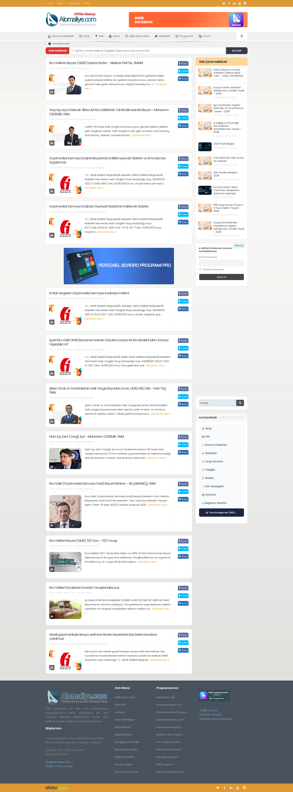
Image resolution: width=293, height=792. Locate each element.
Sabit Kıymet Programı (168, 727)
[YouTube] (239, 3)
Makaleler (164, 36)
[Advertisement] (221, 341)
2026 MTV (120, 704)
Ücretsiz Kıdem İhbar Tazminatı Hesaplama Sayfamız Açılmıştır (226, 190)
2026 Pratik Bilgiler (223, 143)
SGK (101, 36)
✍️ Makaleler (209, 453)
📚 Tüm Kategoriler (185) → (221, 512)
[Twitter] (224, 3)
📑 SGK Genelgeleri (213, 486)
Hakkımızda (74, 3)
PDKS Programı (164, 764)
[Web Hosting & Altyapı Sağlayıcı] (57, 787)
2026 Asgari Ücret (125, 697)
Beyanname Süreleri (126, 749)
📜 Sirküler (208, 478)
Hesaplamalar (61, 43)
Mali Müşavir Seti (165, 697)
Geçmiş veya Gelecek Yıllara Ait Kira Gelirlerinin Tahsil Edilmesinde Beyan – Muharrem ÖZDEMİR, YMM (109, 112)
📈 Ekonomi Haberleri (214, 445)
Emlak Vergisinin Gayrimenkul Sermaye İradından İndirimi (89, 293)
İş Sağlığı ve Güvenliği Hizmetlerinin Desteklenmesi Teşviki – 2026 (227, 127)
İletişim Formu (54, 766)
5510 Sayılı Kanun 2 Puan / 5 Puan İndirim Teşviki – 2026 (228, 208)
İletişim (87, 3)
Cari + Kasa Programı (168, 742)
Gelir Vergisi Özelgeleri (95, 167)
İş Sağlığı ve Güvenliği (127, 742)
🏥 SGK (206, 436)
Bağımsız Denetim (125, 757)
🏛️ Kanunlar (209, 494)
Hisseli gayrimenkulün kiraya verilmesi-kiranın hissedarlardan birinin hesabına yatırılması (103, 636)
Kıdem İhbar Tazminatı (168, 749)
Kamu (116, 36)
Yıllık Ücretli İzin (123, 727)
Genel (88, 68)
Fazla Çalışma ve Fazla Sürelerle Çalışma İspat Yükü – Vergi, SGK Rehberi (228, 72)
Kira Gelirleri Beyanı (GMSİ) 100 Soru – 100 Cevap (83, 540)
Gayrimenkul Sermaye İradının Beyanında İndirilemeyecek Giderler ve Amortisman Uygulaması (107, 160)
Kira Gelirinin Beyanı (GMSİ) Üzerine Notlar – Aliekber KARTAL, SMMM (96, 63)
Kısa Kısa (94, 545)
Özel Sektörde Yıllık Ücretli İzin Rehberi (228, 159)
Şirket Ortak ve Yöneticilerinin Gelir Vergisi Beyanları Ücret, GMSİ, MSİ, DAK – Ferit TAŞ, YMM (107, 390)
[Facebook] (229, 3)
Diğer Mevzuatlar (139, 36)
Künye (69, 766)
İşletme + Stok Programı (169, 734)
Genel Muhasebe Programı (171, 712)
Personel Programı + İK (168, 704)
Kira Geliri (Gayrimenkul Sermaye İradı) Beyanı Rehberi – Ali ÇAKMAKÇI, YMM (102, 483)
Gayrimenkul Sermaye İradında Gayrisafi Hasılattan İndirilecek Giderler (99, 206)
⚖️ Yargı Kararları (212, 461)
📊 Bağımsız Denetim (214, 503)
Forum (50, 3)
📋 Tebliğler (208, 469)
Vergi (86, 36)
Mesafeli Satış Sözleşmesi (216, 719)
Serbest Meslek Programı (170, 719)
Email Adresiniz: (208, 257)
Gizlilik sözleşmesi (213, 269)
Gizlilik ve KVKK (209, 710)
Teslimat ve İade (210, 714)
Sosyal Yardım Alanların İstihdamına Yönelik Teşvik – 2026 (228, 90)
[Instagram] (245, 3)
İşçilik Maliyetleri (123, 734)
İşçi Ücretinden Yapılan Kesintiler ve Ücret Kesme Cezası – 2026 (228, 108)
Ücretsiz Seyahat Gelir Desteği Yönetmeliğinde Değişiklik (108, 50)
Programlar (186, 36)
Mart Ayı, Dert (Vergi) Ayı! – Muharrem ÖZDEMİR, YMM (86, 436)
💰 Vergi (206, 428)
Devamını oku (141, 135)
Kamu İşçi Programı (167, 757)
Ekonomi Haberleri (63, 36)
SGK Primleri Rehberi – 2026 (226, 174)
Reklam (61, 3)
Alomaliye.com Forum (127, 772)
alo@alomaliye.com (58, 762)
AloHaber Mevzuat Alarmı (170, 772)
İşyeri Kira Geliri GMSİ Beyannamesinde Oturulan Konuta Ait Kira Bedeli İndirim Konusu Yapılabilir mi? (108, 342)
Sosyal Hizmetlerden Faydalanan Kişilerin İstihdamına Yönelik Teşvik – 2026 (228, 227)
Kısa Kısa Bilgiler (123, 764)
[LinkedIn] (234, 3)
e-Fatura (119, 712)
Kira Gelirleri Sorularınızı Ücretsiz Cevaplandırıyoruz (84, 587)
